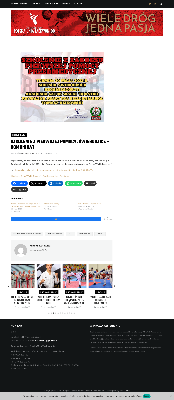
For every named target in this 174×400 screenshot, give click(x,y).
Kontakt (79, 3)
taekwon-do (84, 233)
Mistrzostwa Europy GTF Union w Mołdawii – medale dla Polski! (13, 300)
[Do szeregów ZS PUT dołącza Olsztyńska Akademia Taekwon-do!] (65, 266)
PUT (70, 233)
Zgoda (146, 396)
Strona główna (19, 3)
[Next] (114, 285)
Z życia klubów (39, 292)
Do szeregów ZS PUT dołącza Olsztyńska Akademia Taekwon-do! (64, 300)
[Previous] (8, 285)
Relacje (13, 292)
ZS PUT (34, 3)
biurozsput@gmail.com (46, 340)
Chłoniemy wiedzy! (51, 204)
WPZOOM (125, 390)
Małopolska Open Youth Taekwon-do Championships (91, 300)
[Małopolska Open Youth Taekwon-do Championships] (91, 266)
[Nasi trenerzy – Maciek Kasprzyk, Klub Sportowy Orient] (39, 266)
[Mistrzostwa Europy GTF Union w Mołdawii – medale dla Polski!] (13, 266)
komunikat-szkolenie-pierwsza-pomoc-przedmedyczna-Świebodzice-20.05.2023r (54, 170)
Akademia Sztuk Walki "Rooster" (27, 233)
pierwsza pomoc (55, 233)
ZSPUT (100, 233)
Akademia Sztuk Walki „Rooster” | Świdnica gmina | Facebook (40, 176)
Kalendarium (52, 3)
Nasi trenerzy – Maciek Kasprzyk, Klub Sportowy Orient (38, 300)
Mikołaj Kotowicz (29, 153)
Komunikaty (18, 135)
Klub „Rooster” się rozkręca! (89, 204)
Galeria (66, 3)
